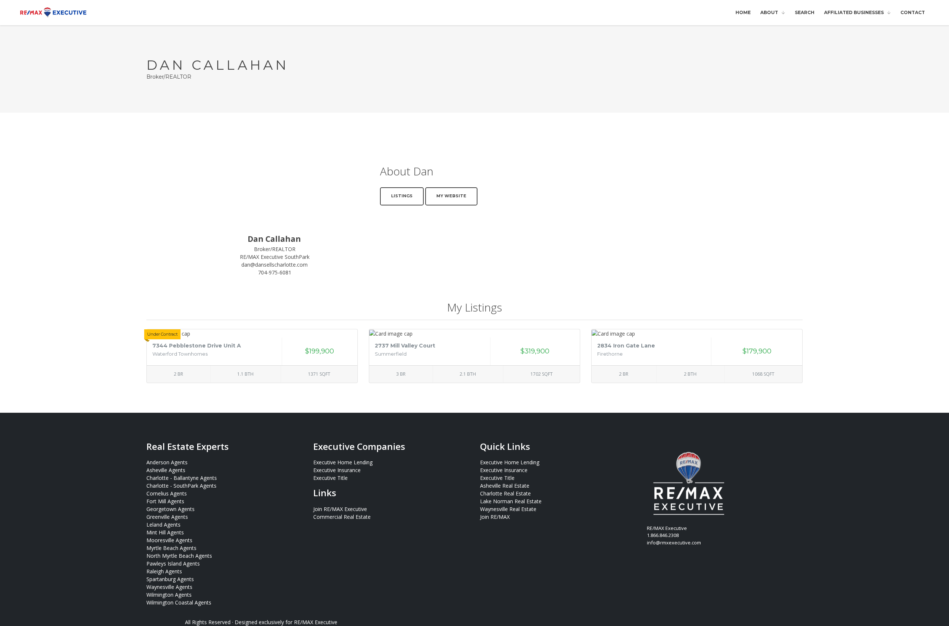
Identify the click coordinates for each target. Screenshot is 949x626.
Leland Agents (163, 524)
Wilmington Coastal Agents (178, 602)
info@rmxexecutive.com (674, 542)
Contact (912, 12)
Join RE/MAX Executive (340, 509)
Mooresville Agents (169, 540)
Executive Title (330, 477)
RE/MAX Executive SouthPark (275, 256)
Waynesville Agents (169, 586)
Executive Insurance (337, 470)
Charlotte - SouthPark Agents (181, 485)
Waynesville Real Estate (508, 509)
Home (743, 12)
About (769, 12)
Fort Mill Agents (165, 501)
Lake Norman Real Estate (511, 501)
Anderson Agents (167, 462)
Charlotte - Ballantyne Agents (181, 477)
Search (804, 12)
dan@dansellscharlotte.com (274, 264)
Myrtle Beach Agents (171, 547)
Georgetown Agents (170, 509)
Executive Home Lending (343, 462)
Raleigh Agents (164, 571)
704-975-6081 (274, 272)
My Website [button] (451, 195)
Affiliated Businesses (854, 12)
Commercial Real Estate (342, 516)
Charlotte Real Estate (505, 493)
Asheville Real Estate (504, 485)
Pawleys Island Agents (173, 563)
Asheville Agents (165, 470)
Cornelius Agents (166, 493)
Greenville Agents (167, 516)
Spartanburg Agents (170, 579)
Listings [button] (402, 195)
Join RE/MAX (495, 516)
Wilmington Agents (169, 594)
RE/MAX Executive (315, 622)
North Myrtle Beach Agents (179, 555)
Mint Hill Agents (165, 532)
